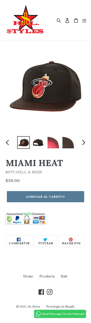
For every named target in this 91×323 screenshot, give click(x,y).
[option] (23, 142)
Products (47, 276)
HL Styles (34, 306)
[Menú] (84, 20)
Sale (64, 276)
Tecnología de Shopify (60, 306)
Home (28, 276)
